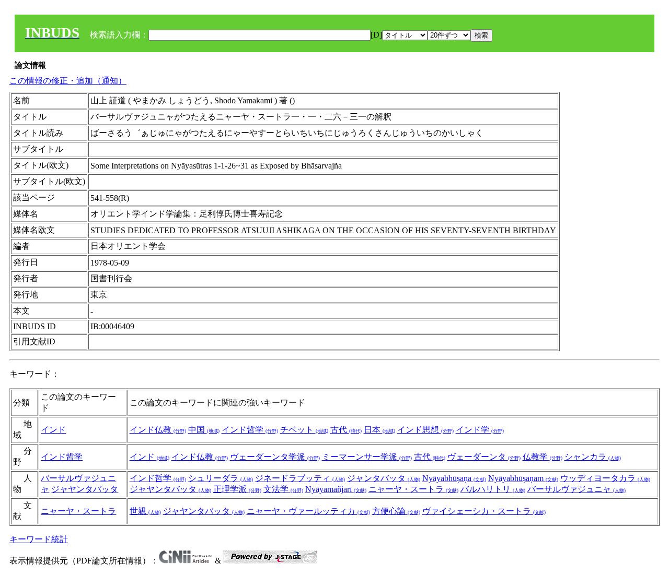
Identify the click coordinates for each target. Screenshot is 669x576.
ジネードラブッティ (300, 478)
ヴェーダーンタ (484, 456)
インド (53, 429)
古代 (346, 429)
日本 (379, 429)
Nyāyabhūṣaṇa (454, 478)
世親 (145, 511)
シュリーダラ (220, 478)
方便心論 (396, 511)
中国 (204, 429)
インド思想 (425, 429)
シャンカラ (592, 456)
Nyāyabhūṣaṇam (523, 478)
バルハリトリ (492, 489)
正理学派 (237, 489)
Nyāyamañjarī (335, 489)
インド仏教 (158, 429)
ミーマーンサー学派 (367, 456)
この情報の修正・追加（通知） (67, 80)
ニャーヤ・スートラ (413, 489)
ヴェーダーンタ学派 (275, 456)
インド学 (480, 429)
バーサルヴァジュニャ (576, 489)
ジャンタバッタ (383, 478)
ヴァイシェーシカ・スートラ (484, 511)
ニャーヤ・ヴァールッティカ (308, 511)
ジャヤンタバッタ (84, 489)
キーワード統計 (38, 539)
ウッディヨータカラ (605, 478)
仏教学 (542, 456)
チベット (304, 429)
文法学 (283, 489)
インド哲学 (250, 429)
